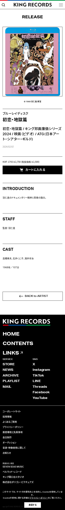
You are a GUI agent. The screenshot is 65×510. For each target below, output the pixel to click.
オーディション (9, 443)
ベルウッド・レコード (12, 472)
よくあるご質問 (10, 422)
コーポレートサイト (12, 412)
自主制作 (7, 437)
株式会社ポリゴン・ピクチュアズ (18, 482)
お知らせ (7, 453)
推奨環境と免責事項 (13, 432)
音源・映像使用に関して (14, 448)
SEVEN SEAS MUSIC (13, 467)
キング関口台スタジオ (13, 477)
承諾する (33, 505)
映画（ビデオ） (24, 134)
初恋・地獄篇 (12, 129)
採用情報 (7, 417)
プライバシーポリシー (13, 427)
